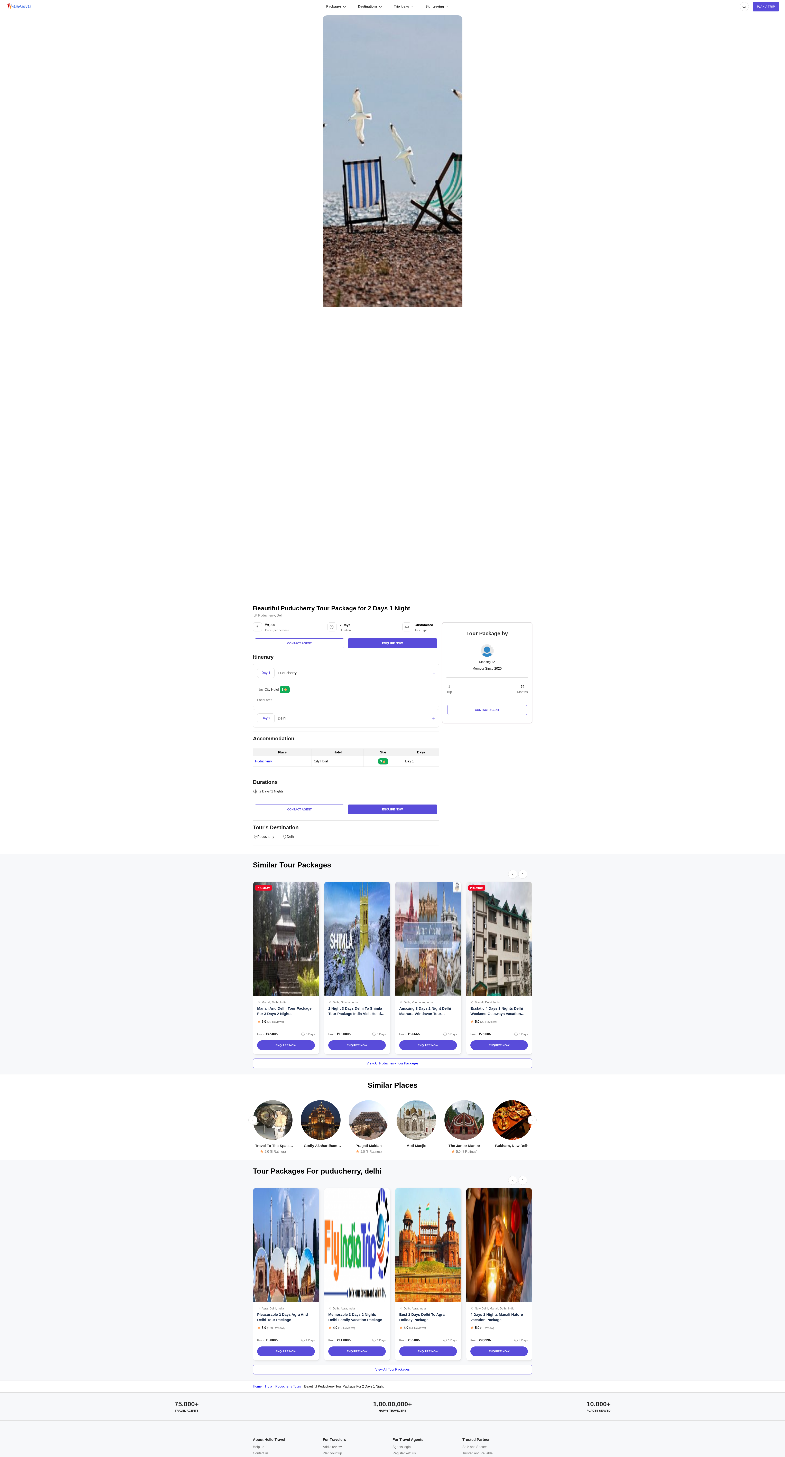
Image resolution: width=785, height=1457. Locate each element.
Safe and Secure (474, 1447)
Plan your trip (332, 1453)
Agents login (401, 1447)
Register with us (404, 1453)
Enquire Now (286, 1045)
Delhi (280, 615)
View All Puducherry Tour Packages (392, 1063)
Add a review (332, 1447)
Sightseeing (434, 6)
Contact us (260, 1453)
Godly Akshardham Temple (320, 1146)
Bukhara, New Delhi (512, 1146)
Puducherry (266, 615)
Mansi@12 (487, 662)
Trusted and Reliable (477, 1453)
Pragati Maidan (368, 1146)
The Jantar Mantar (464, 1146)
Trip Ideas (401, 6)
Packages (334, 6)
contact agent (299, 643)
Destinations (368, 6)
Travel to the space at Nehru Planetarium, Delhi (272, 1146)
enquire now (392, 643)
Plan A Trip (766, 6)
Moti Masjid (416, 1146)
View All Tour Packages (392, 1369)
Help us (258, 1447)
